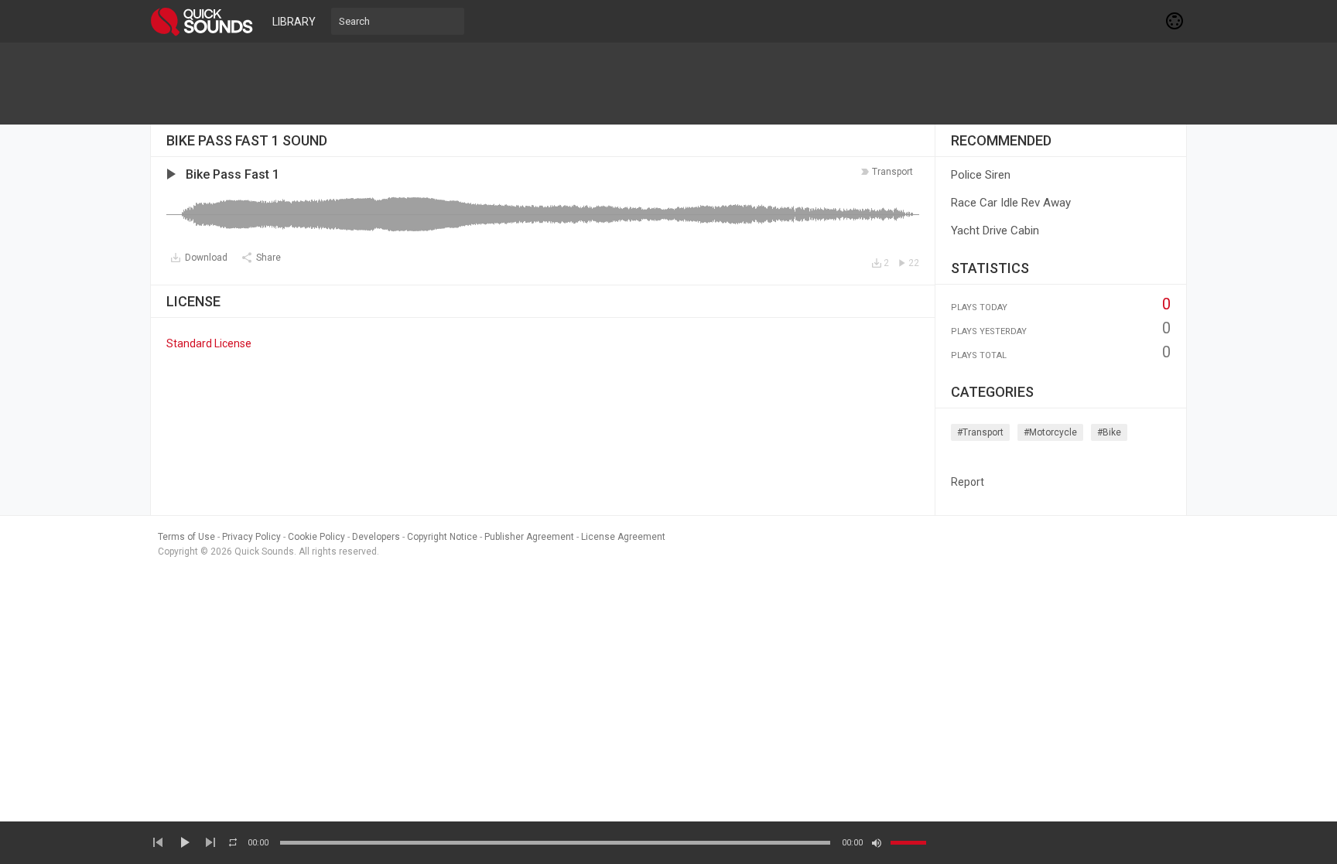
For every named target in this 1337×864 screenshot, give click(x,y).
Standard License (208, 343)
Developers (376, 536)
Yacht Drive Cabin (995, 230)
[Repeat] (232, 842)
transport (892, 171)
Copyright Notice (442, 536)
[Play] (184, 842)
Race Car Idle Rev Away (1011, 203)
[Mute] (876, 843)
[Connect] (1175, 21)
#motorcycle (1050, 432)
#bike (1109, 432)
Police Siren (980, 175)
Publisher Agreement (529, 536)
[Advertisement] (668, 83)
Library (294, 21)
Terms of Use (186, 536)
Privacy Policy (251, 536)
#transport (980, 432)
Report (967, 482)
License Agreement (623, 536)
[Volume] (908, 843)
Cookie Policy (316, 536)
